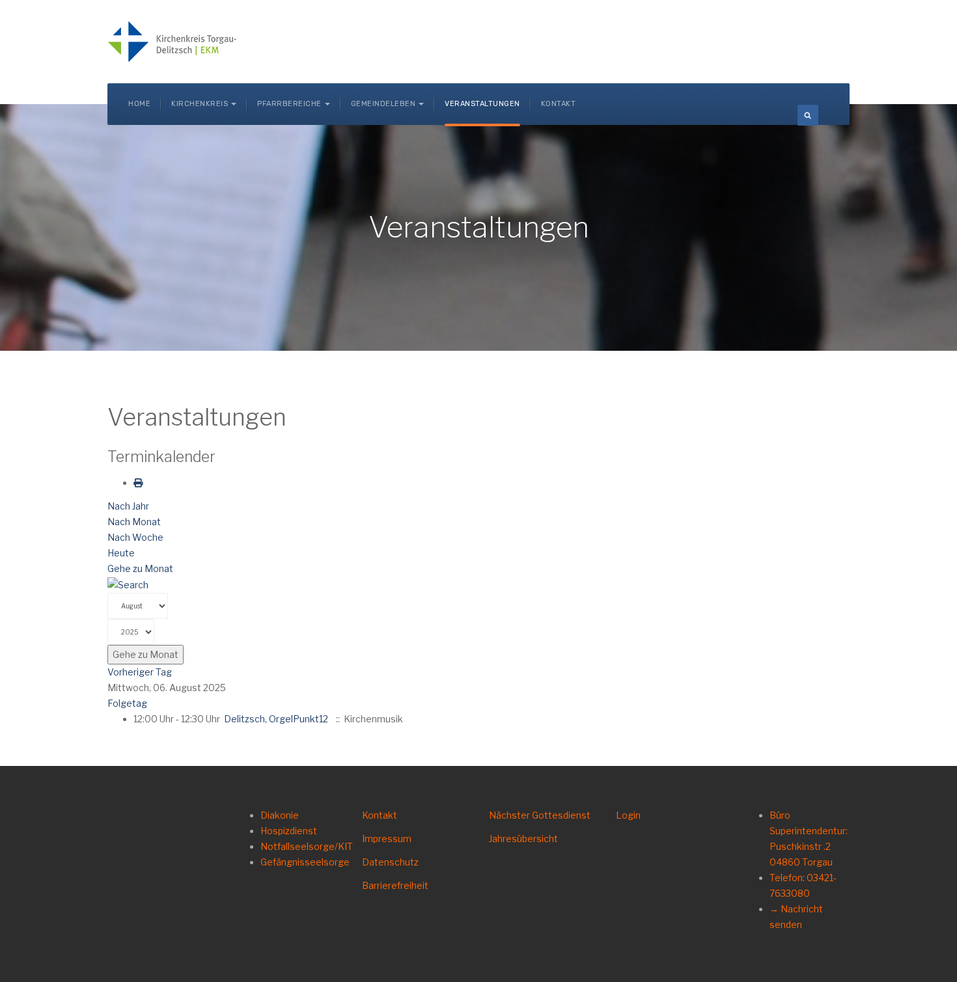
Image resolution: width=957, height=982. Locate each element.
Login (628, 815)
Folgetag (127, 703)
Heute (121, 552)
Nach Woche (135, 537)
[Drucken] (138, 482)
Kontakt (558, 104)
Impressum (386, 838)
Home (139, 104)
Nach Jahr (128, 505)
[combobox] (808, 115)
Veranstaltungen (482, 104)
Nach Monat (134, 521)
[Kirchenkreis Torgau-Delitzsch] (172, 41)
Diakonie (279, 815)
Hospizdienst (288, 830)
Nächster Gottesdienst (539, 815)
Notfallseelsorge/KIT (306, 846)
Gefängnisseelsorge (305, 861)
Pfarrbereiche (289, 104)
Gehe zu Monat (140, 568)
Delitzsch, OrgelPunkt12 (276, 718)
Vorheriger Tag (139, 671)
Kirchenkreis (199, 104)
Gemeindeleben (383, 104)
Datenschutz (390, 861)
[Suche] (127, 584)
